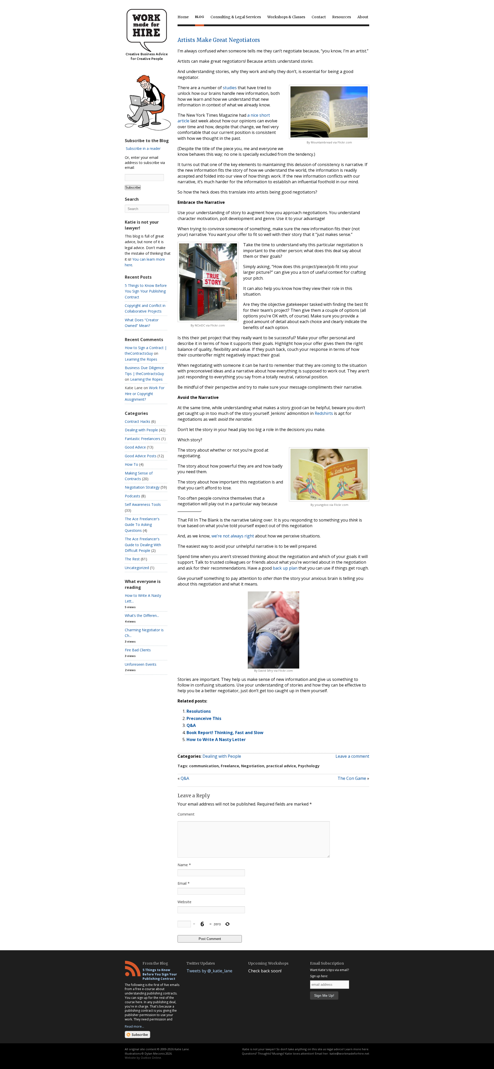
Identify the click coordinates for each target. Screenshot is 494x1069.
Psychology (309, 765)
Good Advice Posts (140, 455)
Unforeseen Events (140, 664)
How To (131, 464)
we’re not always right (232, 536)
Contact (319, 17)
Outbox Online (151, 1057)
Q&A (191, 725)
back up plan (285, 568)
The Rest (132, 558)
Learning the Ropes (141, 359)
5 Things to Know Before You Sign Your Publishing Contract (146, 291)
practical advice (281, 765)
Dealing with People (221, 756)
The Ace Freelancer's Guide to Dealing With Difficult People (143, 544)
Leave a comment (352, 756)
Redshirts (324, 413)
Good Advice (135, 447)
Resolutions (199, 711)
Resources (341, 17)
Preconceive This (204, 718)
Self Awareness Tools (143, 504)
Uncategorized (137, 567)
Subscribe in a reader (143, 148)
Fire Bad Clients (138, 649)
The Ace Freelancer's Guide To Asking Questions (142, 524)
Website (184, 901)
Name (184, 864)
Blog (199, 17)
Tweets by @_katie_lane (209, 971)
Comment (186, 814)
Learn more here (356, 1049)
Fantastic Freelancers (142, 438)
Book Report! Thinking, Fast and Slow (225, 732)
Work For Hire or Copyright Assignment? (144, 393)
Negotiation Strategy (142, 487)
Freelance (230, 765)
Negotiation (252, 765)
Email (184, 883)
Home (183, 17)
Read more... (134, 1026)
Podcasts (132, 496)
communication (204, 765)
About (362, 17)
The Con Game (352, 778)
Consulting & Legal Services (235, 17)
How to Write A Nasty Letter (216, 739)
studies (230, 87)
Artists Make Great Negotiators (219, 40)
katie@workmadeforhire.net (349, 1053)
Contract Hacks (137, 421)
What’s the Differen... (142, 615)
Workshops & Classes (286, 17)
